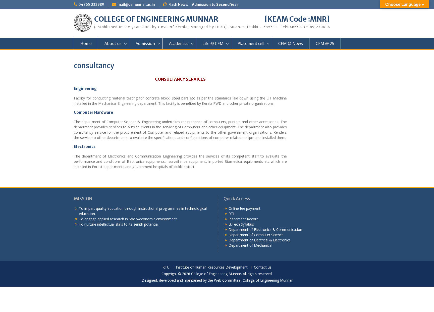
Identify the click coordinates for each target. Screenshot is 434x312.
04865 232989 (91, 4)
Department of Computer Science (256, 234)
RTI (231, 213)
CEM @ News (290, 43)
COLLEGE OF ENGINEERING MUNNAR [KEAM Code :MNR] (212, 19)
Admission (145, 43)
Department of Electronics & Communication (266, 229)
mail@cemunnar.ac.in (136, 4)
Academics (178, 43)
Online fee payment (244, 208)
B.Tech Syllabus (241, 224)
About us (113, 43)
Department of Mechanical (250, 245)
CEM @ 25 (325, 43)
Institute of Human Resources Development (212, 267)
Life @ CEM (213, 43)
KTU (166, 267)
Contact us (263, 267)
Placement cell (251, 43)
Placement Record (243, 219)
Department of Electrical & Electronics (260, 240)
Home (86, 43)
